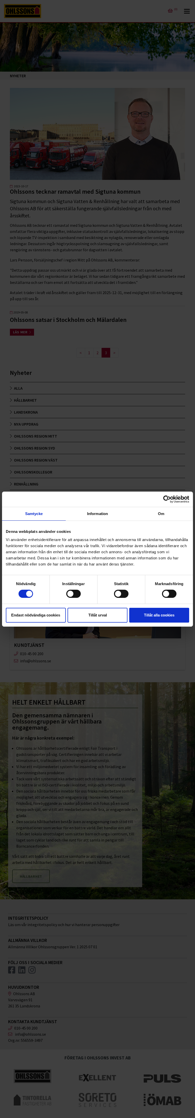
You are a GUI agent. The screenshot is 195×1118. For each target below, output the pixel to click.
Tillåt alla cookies (159, 615)
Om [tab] (161, 513)
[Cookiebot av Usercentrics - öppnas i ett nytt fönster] (167, 499)
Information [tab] (97, 513)
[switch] (73, 594)
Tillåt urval (97, 615)
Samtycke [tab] (34, 513)
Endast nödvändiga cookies (35, 615)
